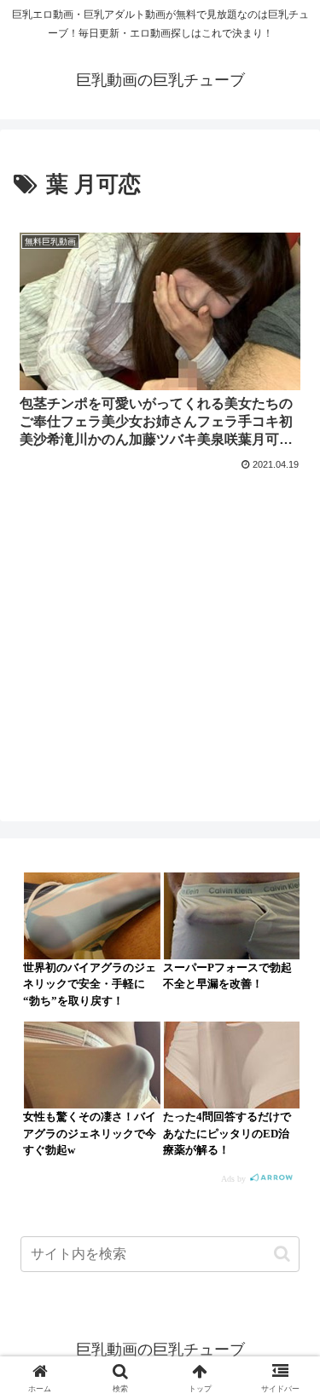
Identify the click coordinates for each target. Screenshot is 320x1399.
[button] (282, 1254)
